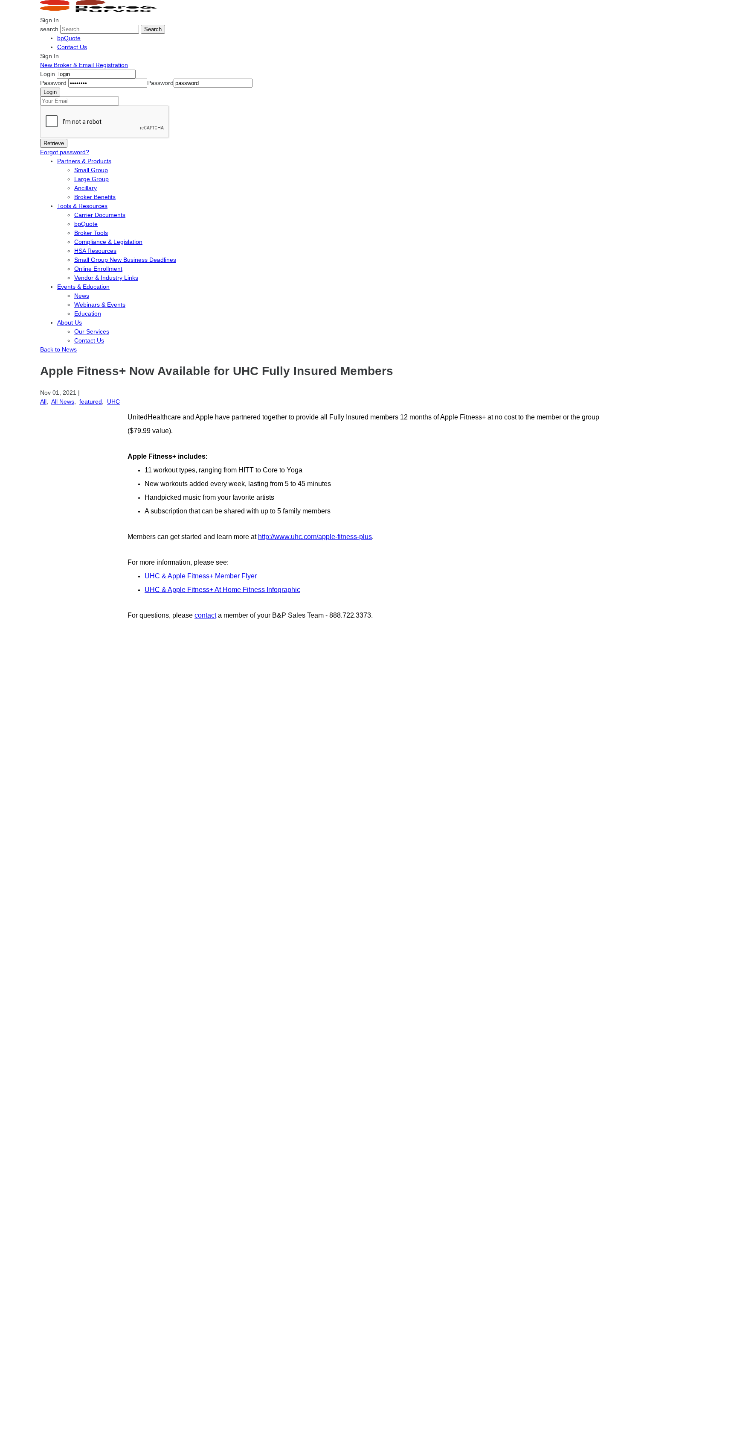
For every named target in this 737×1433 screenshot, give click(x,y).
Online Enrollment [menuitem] (98, 268)
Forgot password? (64, 152)
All (43, 401)
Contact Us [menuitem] (89, 340)
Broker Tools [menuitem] (91, 232)
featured (90, 401)
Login (47, 73)
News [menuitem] (81, 295)
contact (205, 615)
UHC (113, 401)
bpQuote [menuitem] (86, 223)
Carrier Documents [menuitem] (99, 214)
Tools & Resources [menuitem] (82, 205)
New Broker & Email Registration (84, 65)
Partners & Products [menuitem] (84, 161)
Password (53, 82)
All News (62, 401)
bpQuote (69, 38)
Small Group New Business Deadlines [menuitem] (125, 259)
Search (153, 29)
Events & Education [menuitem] (83, 286)
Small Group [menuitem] (91, 170)
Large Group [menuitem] (91, 179)
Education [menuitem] (87, 313)
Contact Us (72, 47)
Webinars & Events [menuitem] (99, 304)
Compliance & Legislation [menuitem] (108, 241)
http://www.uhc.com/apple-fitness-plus (315, 536)
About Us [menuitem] (69, 322)
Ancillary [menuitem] (85, 188)
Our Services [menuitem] (91, 331)
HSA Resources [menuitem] (95, 250)
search (49, 29)
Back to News (58, 349)
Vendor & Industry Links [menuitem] (106, 277)
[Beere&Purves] (101, 11)
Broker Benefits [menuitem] (95, 196)
